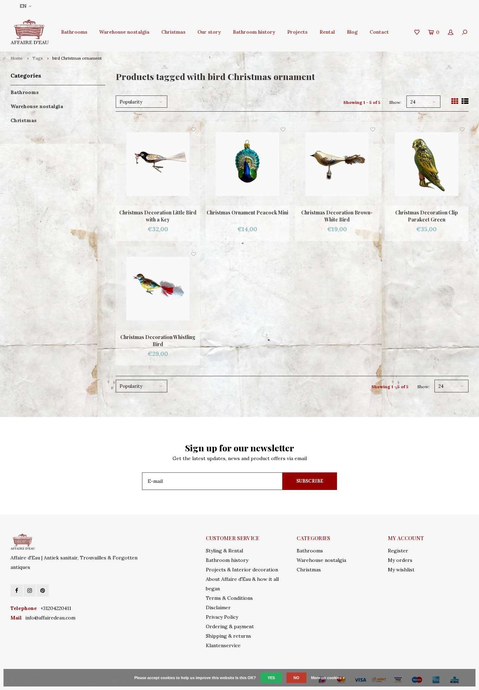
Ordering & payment (230, 626)
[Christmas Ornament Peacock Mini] (247, 164)
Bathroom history (254, 32)
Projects (297, 32)
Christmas (173, 32)
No (296, 678)
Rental (327, 32)
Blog (352, 32)
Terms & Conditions (229, 598)
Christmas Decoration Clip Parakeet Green (426, 216)
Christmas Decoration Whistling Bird (157, 340)
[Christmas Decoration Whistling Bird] (158, 289)
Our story (209, 32)
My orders (400, 560)
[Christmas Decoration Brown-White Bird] (337, 164)
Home (17, 58)
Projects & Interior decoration (242, 569)
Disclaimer (218, 607)
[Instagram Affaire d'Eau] (29, 590)
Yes (271, 678)
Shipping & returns (228, 636)
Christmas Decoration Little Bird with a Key (157, 216)
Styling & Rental (224, 551)
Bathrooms (74, 32)
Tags (37, 58)
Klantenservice (223, 645)
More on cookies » (328, 678)
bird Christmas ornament (77, 58)
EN (23, 6)
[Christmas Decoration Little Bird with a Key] (158, 164)
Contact (379, 32)
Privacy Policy (222, 617)
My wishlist (401, 569)
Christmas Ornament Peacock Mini (247, 212)
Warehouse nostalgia (124, 32)
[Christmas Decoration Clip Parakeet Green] (426, 164)
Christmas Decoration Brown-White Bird (337, 216)
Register (398, 551)
